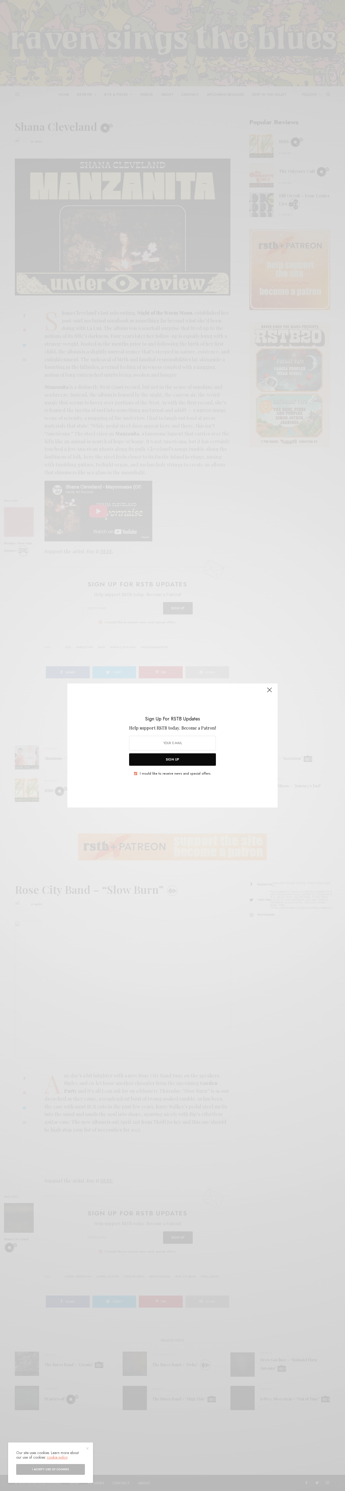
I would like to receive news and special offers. (175, 773)
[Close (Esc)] (269, 692)
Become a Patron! (198, 728)
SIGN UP (172, 759)
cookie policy (57, 1457)
